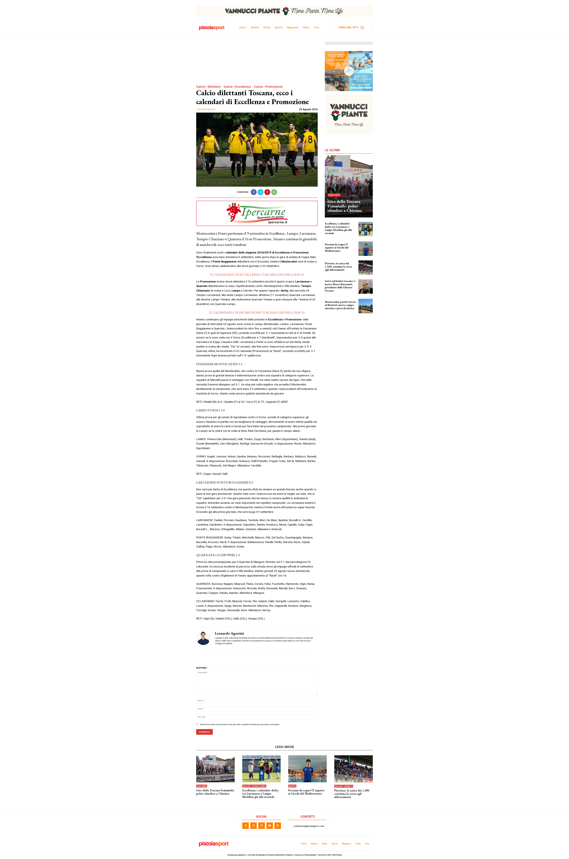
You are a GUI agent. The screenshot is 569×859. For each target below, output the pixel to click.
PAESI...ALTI (334, 195)
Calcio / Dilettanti (208, 86)
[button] (352, 27)
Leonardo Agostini (206, 109)
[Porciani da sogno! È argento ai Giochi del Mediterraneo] (365, 248)
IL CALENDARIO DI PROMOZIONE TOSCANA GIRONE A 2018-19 (257, 312)
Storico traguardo (331, 253)
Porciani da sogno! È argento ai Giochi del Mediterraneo (336, 247)
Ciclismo (202, 786)
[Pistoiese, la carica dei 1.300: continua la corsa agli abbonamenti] (365, 267)
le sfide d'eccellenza (332, 236)
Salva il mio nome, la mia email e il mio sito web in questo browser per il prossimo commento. (240, 724)
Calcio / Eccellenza (237, 86)
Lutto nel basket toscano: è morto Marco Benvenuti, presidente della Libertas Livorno (340, 285)
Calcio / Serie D (344, 786)
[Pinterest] (267, 192)
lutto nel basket (331, 293)
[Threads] (277, 825)
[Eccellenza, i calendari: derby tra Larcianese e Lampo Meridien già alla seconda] (365, 229)
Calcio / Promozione (268, 86)
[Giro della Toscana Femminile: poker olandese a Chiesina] (349, 186)
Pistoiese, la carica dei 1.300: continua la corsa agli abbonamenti (338, 266)
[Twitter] (260, 192)
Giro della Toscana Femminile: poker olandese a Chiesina (344, 206)
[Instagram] (253, 825)
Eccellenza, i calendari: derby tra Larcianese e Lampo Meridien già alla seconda (338, 228)
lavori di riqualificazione (334, 311)
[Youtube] (269, 825)
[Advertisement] (257, 62)
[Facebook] (254, 192)
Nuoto (292, 786)
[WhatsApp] (274, 192)
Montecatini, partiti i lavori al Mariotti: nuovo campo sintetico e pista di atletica (340, 305)
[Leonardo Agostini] (203, 637)
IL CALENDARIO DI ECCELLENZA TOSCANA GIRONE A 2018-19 (257, 274)
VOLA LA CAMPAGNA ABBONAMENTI (338, 272)
